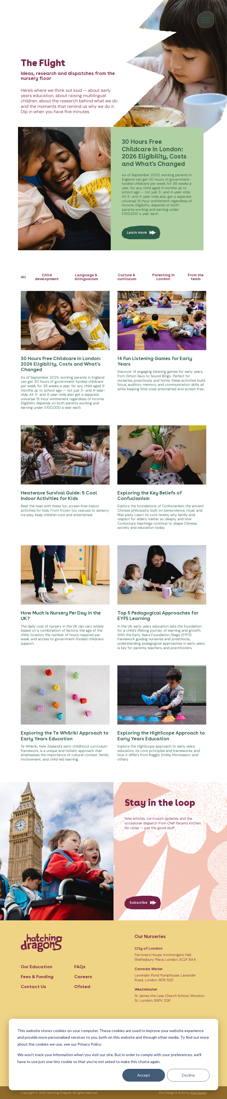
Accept (143, 1075)
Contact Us (33, 986)
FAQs (79, 966)
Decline (188, 1075)
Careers (83, 976)
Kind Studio (198, 1093)
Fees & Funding (37, 976)
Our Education (36, 966)
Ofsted (82, 986)
